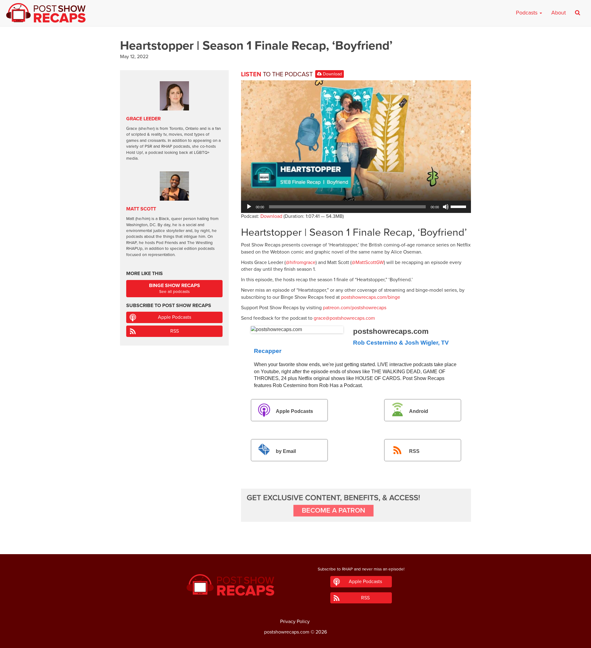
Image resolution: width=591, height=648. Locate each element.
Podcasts (527, 12)
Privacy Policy (295, 621)
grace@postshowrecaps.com (344, 318)
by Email (286, 451)
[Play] (249, 207)
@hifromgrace (301, 262)
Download (332, 74)
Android (418, 411)
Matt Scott (141, 209)
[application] (356, 207)
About (558, 12)
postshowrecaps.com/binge (370, 297)
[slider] (459, 206)
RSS (414, 451)
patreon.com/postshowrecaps (354, 308)
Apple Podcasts (294, 411)
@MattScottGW (368, 262)
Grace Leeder (143, 119)
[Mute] (446, 207)
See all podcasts (174, 288)
